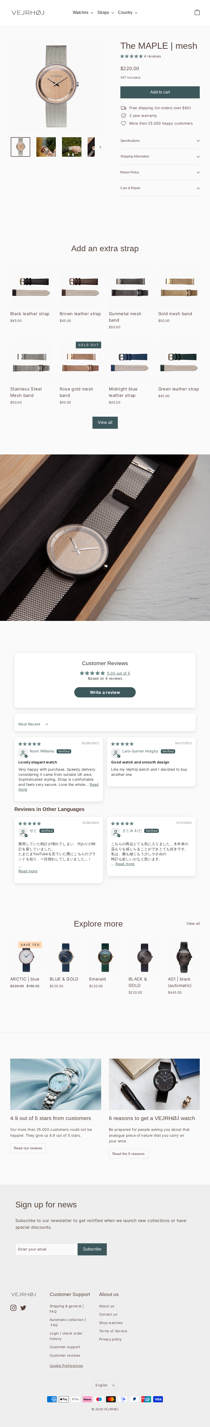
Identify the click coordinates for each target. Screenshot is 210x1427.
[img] (29, 744)
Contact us (108, 1314)
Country (125, 12)
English (102, 1385)
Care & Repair (130, 188)
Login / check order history (66, 1336)
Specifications (130, 141)
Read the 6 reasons (128, 1154)
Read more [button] (27, 871)
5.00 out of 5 (118, 673)
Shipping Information (134, 156)
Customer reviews (65, 1355)
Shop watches (111, 1323)
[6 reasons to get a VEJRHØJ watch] (154, 1084)
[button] (132, 56)
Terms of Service (113, 1331)
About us (106, 1306)
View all (105, 422)
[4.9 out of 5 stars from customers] (55, 1084)
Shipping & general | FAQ (66, 1308)
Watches (81, 12)
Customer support (65, 1347)
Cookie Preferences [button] (66, 1366)
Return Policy (129, 172)
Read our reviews (28, 1148)
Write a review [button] (105, 692)
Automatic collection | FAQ (68, 1322)
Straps (103, 12)
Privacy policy (110, 1339)
